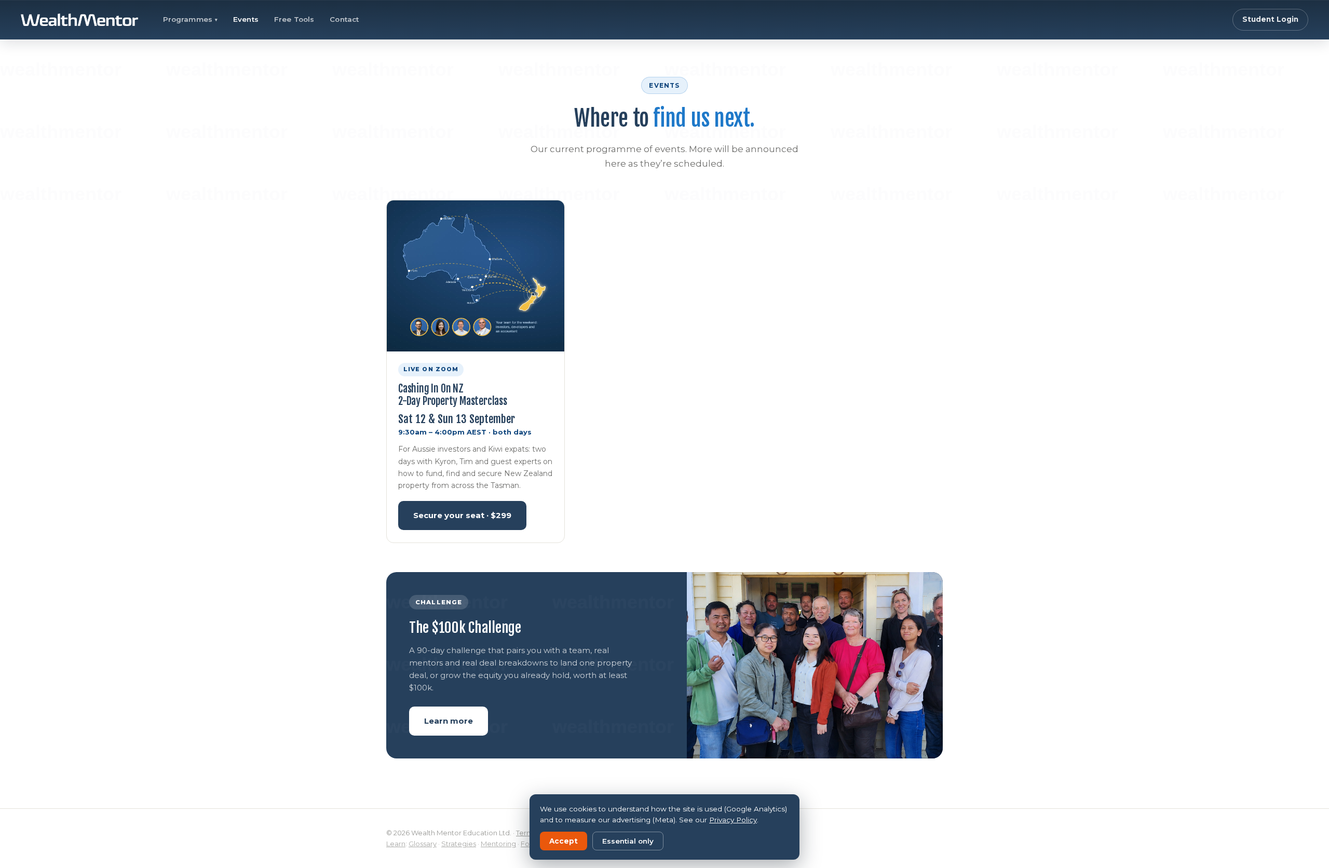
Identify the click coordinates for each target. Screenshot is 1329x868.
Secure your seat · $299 (462, 515)
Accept (563, 841)
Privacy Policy (733, 820)
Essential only (628, 841)
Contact (344, 19)
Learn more (448, 721)
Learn (395, 843)
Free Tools (294, 19)
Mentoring (498, 843)
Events (246, 19)
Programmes (190, 19)
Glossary (423, 843)
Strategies (458, 843)
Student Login (1270, 19)
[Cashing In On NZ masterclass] (475, 275)
